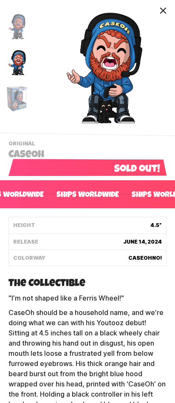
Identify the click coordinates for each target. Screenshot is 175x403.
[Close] (163, 10)
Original (22, 144)
